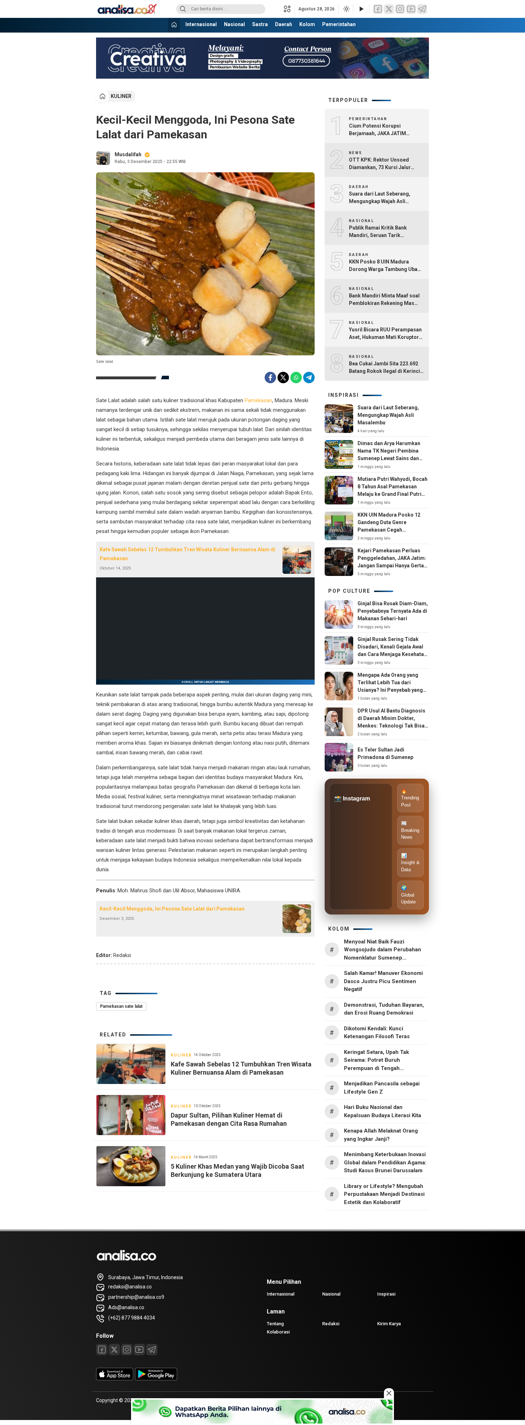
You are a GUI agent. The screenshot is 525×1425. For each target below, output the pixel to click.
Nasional (234, 24)
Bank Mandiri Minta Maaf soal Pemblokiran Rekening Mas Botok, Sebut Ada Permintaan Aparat (384, 300)
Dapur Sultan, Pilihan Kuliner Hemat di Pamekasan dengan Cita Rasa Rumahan (229, 1119)
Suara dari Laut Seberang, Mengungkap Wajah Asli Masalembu (379, 198)
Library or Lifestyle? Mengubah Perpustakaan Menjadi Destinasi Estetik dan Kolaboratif (384, 1194)
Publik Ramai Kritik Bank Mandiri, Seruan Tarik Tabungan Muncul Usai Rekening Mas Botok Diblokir (383, 232)
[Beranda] (174, 25)
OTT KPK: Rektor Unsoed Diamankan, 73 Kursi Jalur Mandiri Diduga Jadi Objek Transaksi (380, 164)
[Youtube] (139, 1349)
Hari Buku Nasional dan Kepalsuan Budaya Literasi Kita (382, 1111)
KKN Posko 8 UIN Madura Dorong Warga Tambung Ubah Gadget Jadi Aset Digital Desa (384, 266)
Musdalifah (128, 154)
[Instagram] (400, 9)
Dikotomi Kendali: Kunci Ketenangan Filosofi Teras (377, 1032)
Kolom (307, 24)
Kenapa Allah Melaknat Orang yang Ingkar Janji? (381, 1135)
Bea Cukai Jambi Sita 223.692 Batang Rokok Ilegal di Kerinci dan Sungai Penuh (384, 368)
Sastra (260, 24)
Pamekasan (258, 400)
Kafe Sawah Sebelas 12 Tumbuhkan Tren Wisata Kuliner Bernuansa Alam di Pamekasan (187, 554)
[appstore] (114, 1378)
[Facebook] (378, 9)
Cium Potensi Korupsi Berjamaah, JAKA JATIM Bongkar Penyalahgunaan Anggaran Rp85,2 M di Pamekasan (379, 130)
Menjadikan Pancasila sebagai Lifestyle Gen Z (382, 1087)
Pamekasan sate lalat (121, 1006)
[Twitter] (389, 9)
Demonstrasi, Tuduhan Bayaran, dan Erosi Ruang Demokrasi (384, 1009)
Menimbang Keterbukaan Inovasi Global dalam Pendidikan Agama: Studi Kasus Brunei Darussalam (385, 1162)
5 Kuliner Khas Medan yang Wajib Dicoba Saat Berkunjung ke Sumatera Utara (237, 1170)
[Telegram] (422, 9)
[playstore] (156, 1378)
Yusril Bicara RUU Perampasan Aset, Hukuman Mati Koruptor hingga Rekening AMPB (385, 334)
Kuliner (121, 96)
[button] (289, 9)
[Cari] (182, 9)
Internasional (201, 24)
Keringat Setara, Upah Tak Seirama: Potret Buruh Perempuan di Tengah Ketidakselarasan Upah (376, 1061)
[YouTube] (411, 9)
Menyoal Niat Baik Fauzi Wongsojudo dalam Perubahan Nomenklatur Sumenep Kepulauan (382, 950)
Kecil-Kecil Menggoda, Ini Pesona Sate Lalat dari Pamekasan (172, 909)
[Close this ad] (389, 1393)
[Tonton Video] (361, 9)
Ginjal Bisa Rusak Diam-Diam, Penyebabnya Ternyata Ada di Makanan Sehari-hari (393, 611)
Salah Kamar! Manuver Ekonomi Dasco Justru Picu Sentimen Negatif (383, 981)
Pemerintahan (339, 24)
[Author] (103, 158)
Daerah (283, 24)
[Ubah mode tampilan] (345, 9)
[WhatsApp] (296, 377)
